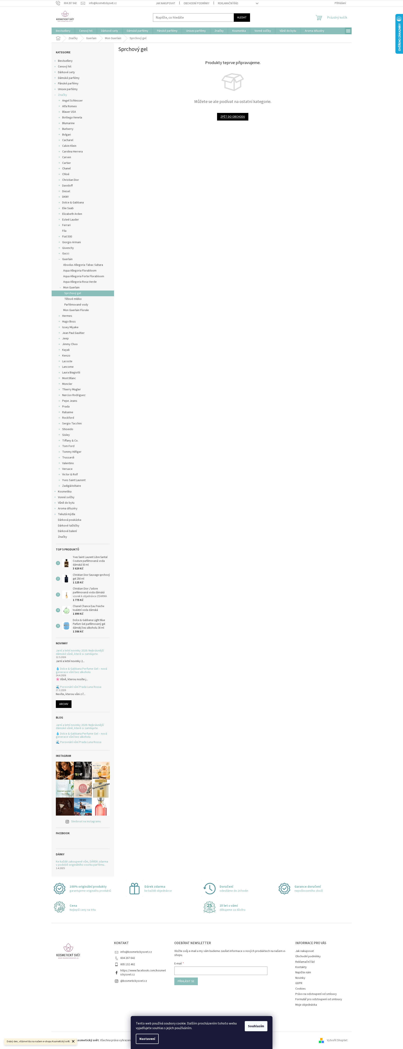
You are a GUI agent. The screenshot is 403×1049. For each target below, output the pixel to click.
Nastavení (147, 1039)
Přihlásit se (186, 981)
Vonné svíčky (66, 497)
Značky (62, 95)
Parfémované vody (76, 305)
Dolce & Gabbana (73, 202)
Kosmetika (65, 492)
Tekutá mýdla (66, 514)
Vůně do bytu (66, 503)
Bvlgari (66, 135)
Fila (64, 231)
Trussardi (68, 457)
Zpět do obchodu (232, 117)
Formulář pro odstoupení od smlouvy (318, 999)
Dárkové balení (67, 531)
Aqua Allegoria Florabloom (79, 271)
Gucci (65, 253)
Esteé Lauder (70, 220)
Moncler (67, 384)
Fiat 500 (67, 236)
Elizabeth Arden (72, 214)
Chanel (66, 168)
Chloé (65, 174)
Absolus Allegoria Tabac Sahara (83, 265)
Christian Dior (70, 180)
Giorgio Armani (71, 242)
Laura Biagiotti (71, 372)
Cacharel (67, 140)
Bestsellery (65, 61)
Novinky (300, 978)
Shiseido (67, 429)
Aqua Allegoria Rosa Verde (80, 282)
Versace (67, 469)
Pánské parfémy (68, 83)
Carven (66, 157)
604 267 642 (127, 958)
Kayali (66, 350)
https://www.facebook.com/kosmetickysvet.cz (143, 972)
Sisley (66, 435)
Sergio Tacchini (72, 423)
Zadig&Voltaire (71, 486)
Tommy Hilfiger (71, 452)
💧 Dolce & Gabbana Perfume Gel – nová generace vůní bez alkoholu (81, 670)
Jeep (65, 338)
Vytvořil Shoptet (337, 1040)
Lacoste (67, 361)
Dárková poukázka (70, 520)
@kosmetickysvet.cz (133, 981)
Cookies (300, 989)
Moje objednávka (306, 1005)
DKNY (65, 197)
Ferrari (66, 225)
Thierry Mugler (71, 389)
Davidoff (67, 186)
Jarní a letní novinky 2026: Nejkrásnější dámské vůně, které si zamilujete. (80, 652)
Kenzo (66, 356)
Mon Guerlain (71, 287)
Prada (66, 407)
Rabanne (67, 412)
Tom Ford (68, 446)
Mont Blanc (69, 378)
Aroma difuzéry (67, 508)
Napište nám (303, 972)
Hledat (242, 17)
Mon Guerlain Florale (76, 310)
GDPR (298, 983)
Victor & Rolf (70, 474)
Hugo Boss (69, 321)
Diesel (66, 191)
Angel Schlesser (72, 101)
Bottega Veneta (72, 117)
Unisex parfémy (68, 89)
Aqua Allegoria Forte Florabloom (83, 276)
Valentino (68, 463)
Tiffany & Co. (70, 441)
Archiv (63, 704)
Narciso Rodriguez (73, 395)
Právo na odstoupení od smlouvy (316, 994)
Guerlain (67, 259)
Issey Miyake (70, 327)
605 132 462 (127, 964)
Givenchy (68, 248)
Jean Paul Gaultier (73, 333)
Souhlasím (256, 1026)
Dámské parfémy (69, 78)
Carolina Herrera (72, 151)
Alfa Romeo (69, 106)
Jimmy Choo (70, 344)
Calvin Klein (69, 146)
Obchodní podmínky (196, 3)
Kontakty (301, 967)
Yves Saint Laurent (73, 480)
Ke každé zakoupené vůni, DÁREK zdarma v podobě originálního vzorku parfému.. (82, 863)
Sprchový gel (72, 293)
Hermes (67, 316)
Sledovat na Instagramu (86, 821)
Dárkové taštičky (68, 526)
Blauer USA (69, 112)
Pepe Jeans (69, 401)
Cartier (66, 163)
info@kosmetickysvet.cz (136, 952)
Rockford (68, 418)
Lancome (68, 367)
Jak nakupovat (165, 3)
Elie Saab (68, 208)
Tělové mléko (73, 299)
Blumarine (68, 123)
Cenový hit (64, 66)
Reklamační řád (228, 3)
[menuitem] (63, 30)
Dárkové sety (66, 72)
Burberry (67, 129)
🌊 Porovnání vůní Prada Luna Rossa (78, 687)
